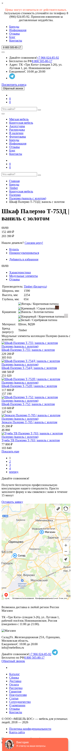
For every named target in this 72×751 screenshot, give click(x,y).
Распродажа (17, 129)
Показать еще (10, 451)
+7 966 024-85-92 (48, 57)
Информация (17, 30)
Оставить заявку (12, 501)
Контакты (15, 40)
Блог (12, 37)
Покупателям (18, 695)
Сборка (14, 677)
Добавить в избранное (23, 259)
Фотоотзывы (17, 136)
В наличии (16, 133)
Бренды (14, 26)
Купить (14, 249)
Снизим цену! (34, 242)
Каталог (14, 674)
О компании (17, 705)
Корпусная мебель (21, 122)
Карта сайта (17, 732)
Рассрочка (15, 688)
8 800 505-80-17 (42, 61)
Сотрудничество (20, 701)
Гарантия (15, 691)
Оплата (14, 684)
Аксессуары (17, 126)
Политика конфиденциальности (30, 728)
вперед (13, 471)
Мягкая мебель (19, 119)
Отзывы (14, 33)
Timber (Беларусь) (35, 286)
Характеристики (20, 272)
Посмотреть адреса (14, 84)
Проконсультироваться (24, 252)
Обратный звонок (13, 88)
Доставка (15, 681)
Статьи (13, 698)
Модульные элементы (23, 276)
